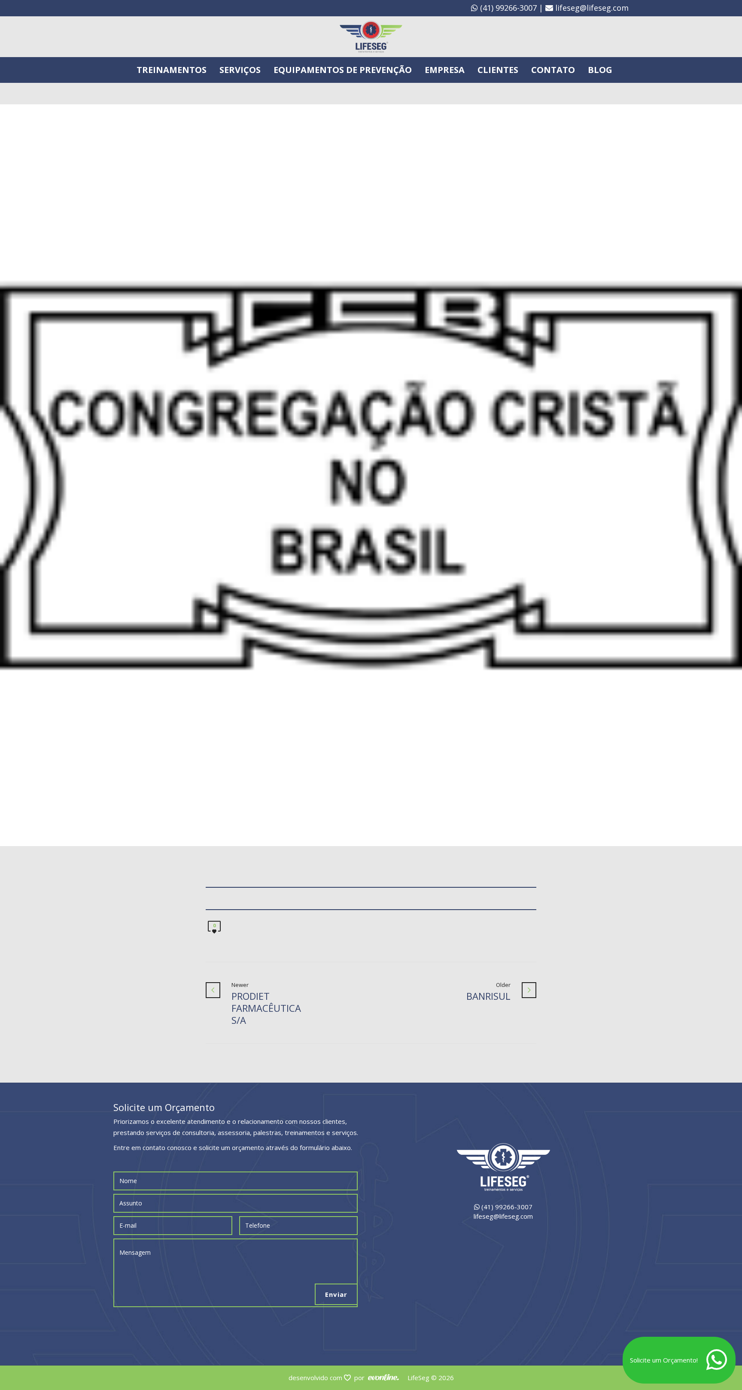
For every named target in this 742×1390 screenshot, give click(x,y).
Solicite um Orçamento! (664, 1360)
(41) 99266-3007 (507, 8)
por (361, 1377)
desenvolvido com (316, 1377)
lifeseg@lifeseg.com (592, 8)
